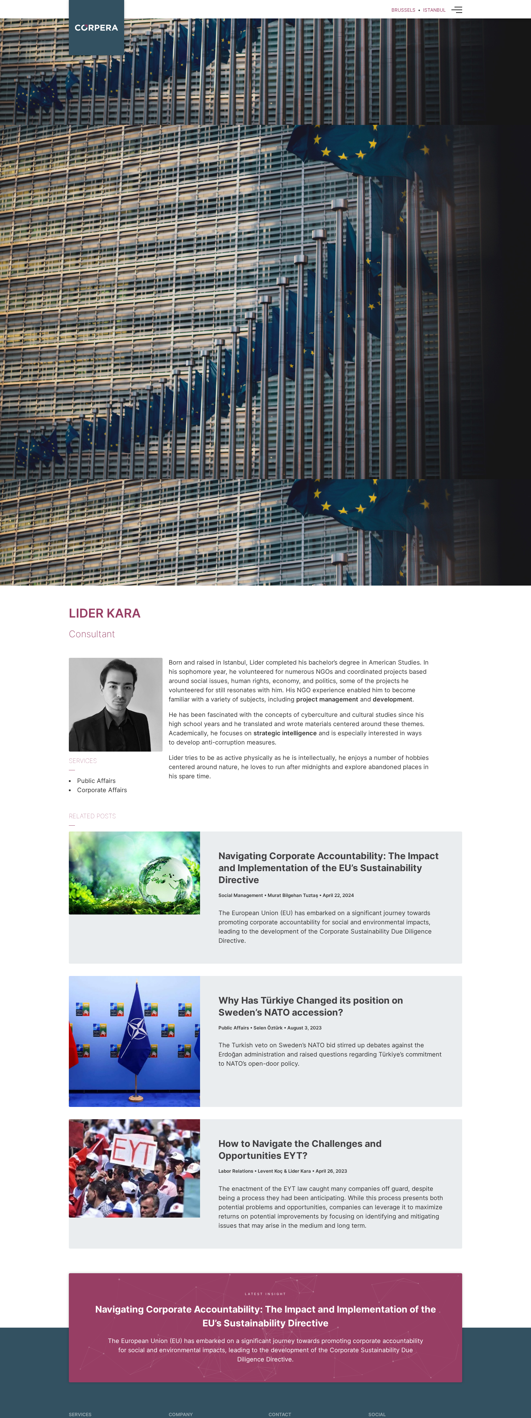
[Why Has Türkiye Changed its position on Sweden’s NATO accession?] (134, 1041)
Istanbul (434, 10)
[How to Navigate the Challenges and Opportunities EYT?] (134, 1168)
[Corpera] (96, 27)
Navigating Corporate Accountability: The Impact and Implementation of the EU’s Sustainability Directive (328, 867)
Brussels (403, 10)
